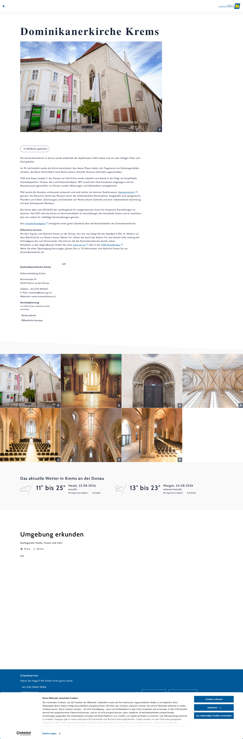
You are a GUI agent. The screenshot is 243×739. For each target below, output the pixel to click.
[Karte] (11, 6)
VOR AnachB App (110, 245)
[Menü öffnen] (3, 6)
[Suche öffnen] (18, 6)
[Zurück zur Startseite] (229, 6)
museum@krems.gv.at (40, 292)
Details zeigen (49, 733)
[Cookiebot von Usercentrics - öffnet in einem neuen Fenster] (24, 733)
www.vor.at (79, 245)
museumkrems (126, 192)
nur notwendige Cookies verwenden (214, 715)
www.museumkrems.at (43, 296)
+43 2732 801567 (39, 289)
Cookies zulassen (214, 699)
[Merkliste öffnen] (14, 6)
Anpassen (212, 707)
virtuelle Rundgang (35, 223)
